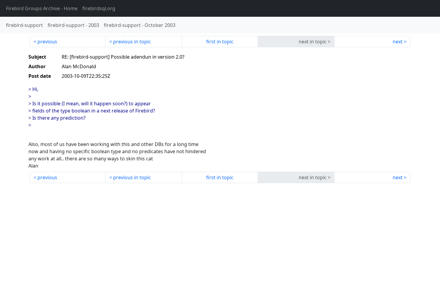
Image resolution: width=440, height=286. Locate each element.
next (398, 41)
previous (47, 41)
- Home (42, 8)
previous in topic (132, 41)
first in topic (219, 41)
